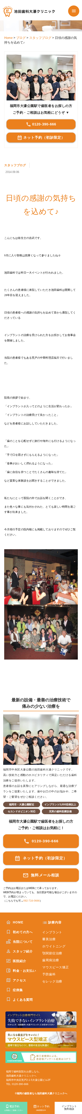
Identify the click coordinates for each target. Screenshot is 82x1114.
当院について (22, 941)
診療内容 (55, 922)
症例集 (17, 990)
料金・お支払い (24, 970)
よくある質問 (22, 999)
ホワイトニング (54, 946)
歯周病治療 (50, 960)
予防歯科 (49, 974)
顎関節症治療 (52, 953)
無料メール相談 (44, 875)
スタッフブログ (15, 165)
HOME (17, 922)
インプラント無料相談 (69, 1107)
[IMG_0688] (41, 632)
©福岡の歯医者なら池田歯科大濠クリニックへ (41, 1093)
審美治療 (49, 939)
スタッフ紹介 (22, 951)
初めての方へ (22, 932)
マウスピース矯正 (55, 967)
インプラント (52, 932)
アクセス (19, 980)
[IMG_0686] (41, 576)
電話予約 (13, 1108)
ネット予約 (42, 1108)
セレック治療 (52, 981)
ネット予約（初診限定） (44, 138)
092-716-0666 (31, 900)
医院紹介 (19, 961)
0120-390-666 (44, 124)
